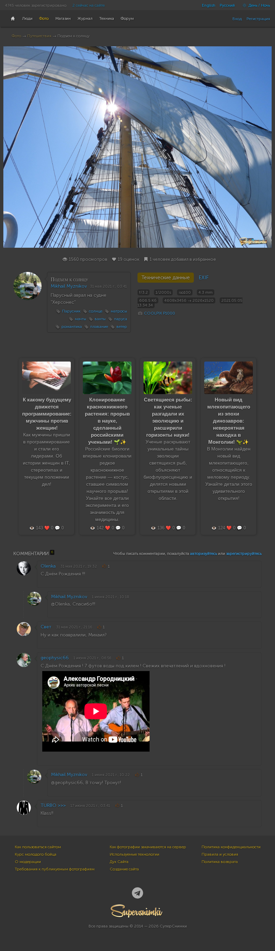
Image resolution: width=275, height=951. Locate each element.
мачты (80, 319)
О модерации (28, 861)
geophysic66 (55, 658)
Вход (237, 18)
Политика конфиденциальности (231, 847)
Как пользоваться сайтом (38, 847)
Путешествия (39, 36)
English (208, 5)
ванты (100, 319)
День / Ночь (259, 5)
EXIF (204, 278)
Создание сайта (124, 869)
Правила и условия (220, 854)
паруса (120, 319)
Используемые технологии (134, 854)
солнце (95, 311)
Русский (227, 5)
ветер (121, 326)
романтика (71, 326)
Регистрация (258, 18)
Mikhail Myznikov (69, 286)
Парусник (71, 311)
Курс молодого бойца (35, 854)
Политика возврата (220, 861)
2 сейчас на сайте (88, 5)
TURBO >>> (53, 805)
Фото (16, 36)
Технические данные (166, 278)
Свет (46, 627)
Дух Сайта (119, 861)
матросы (119, 311)
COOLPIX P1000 (159, 313)
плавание (99, 326)
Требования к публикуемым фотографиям (55, 869)
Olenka (48, 566)
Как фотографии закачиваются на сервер (148, 847)
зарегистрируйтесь (244, 553)
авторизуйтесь (203, 553)
